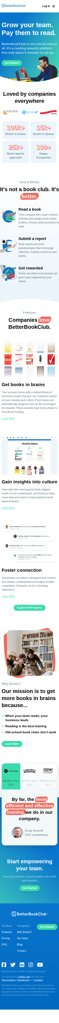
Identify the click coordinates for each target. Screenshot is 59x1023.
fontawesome (8, 993)
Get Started (12, 71)
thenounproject (50, 990)
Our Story (22, 951)
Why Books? (24, 945)
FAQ (4, 958)
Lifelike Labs (23, 990)
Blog (19, 958)
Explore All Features (29, 621)
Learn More (8, 426)
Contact (21, 964)
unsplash (22, 993)
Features (6, 945)
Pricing (6, 951)
